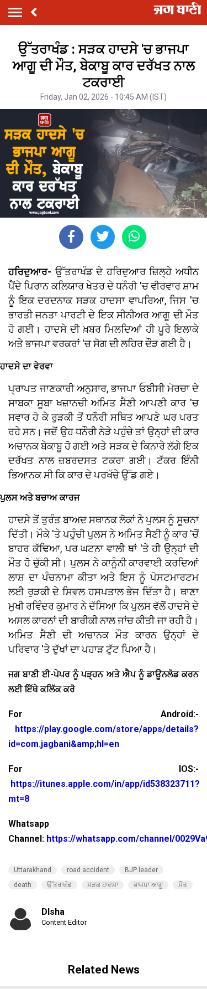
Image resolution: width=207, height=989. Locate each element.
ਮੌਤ (182, 885)
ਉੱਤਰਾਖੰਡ (59, 885)
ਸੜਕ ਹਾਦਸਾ (102, 885)
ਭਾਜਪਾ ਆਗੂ (148, 885)
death (22, 885)
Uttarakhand (32, 870)
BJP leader (141, 870)
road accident (88, 870)
